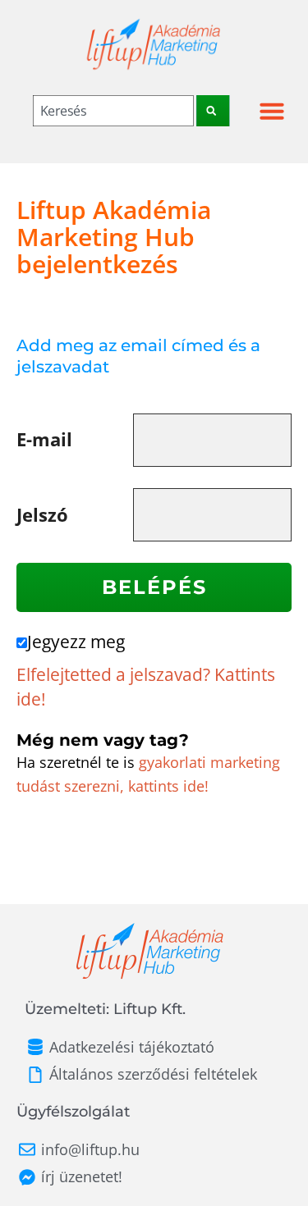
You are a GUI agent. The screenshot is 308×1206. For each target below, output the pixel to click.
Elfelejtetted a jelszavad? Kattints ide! (145, 686)
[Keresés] (212, 110)
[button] (272, 110)
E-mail (44, 439)
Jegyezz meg (76, 641)
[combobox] (113, 110)
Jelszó (42, 515)
